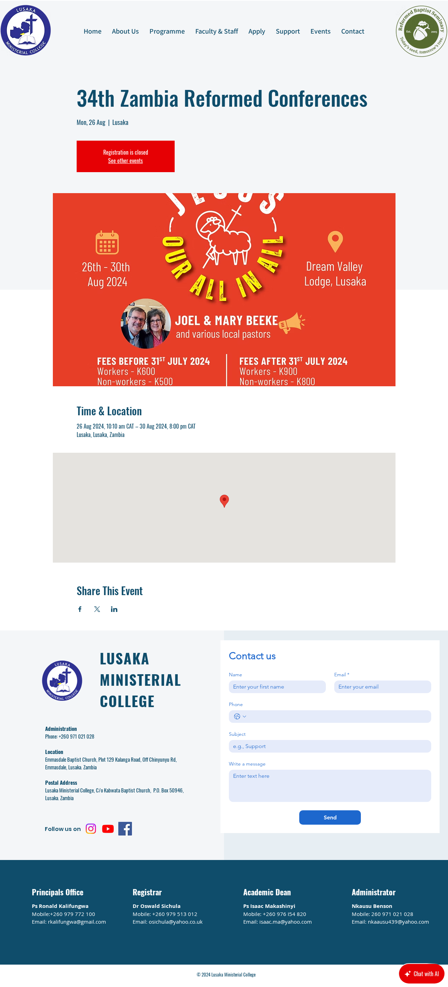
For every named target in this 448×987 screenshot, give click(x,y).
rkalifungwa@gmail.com (77, 921)
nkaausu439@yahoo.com (398, 921)
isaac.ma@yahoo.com (285, 921)
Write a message (247, 764)
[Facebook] (125, 829)
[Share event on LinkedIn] (114, 609)
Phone (236, 704)
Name (235, 675)
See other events (125, 160)
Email (341, 675)
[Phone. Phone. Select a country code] (240, 716)
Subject (237, 734)
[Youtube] (108, 829)
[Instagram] (91, 829)
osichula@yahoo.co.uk (176, 921)
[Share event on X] (97, 609)
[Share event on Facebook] (80, 609)
